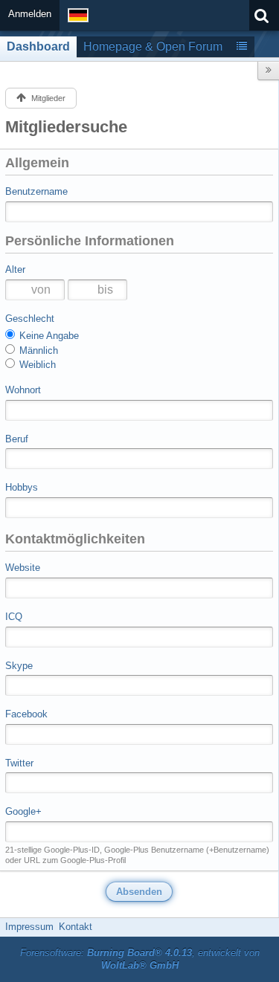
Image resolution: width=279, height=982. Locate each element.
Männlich (37, 350)
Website (22, 567)
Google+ (23, 811)
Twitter (19, 763)
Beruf (16, 439)
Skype (19, 665)
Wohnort (23, 389)
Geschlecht (29, 318)
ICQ (13, 616)
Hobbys (21, 487)
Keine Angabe (47, 335)
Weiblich (36, 364)
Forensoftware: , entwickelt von (140, 959)
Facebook (26, 714)
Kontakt (75, 926)
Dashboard (38, 46)
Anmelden (29, 13)
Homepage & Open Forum (152, 46)
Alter (15, 269)
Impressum (29, 926)
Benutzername (36, 191)
